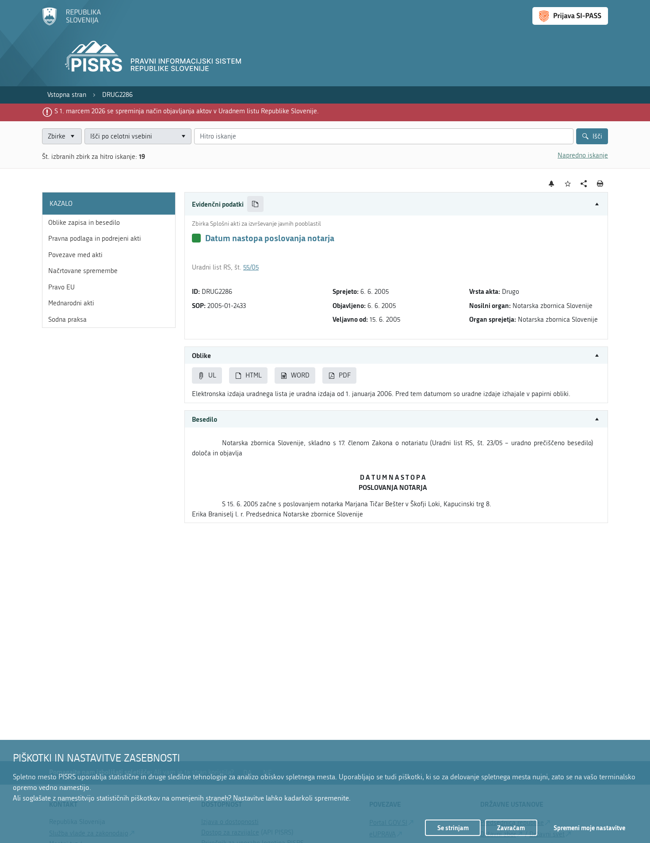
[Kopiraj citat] (255, 204)
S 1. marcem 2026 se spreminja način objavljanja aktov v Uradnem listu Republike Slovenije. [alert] (186, 111)
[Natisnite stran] (600, 184)
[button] (396, 204)
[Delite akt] (584, 184)
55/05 (251, 267)
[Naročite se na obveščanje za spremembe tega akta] (551, 184)
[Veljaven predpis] (196, 238)
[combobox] (137, 136)
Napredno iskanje (583, 155)
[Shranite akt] (568, 184)
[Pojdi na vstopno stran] (71, 23)
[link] (67, 95)
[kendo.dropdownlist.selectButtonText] (183, 136)
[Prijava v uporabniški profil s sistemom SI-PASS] (570, 16)
